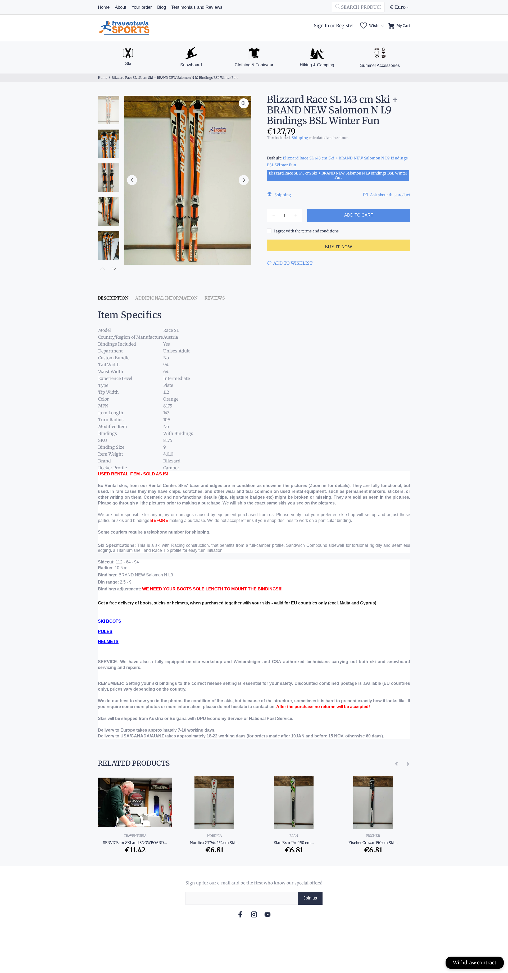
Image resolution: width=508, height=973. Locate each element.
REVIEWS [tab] (215, 298)
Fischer (373, 836)
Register (345, 26)
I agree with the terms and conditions (306, 231)
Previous (132, 180)
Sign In (321, 26)
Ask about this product (390, 194)
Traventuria (135, 836)
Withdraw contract (474, 963)
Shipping (300, 137)
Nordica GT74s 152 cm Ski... (214, 842)
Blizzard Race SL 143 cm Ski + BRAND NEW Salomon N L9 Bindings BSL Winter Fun (338, 175)
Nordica (214, 836)
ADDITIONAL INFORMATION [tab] (166, 298)
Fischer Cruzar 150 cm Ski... (373, 842)
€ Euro (398, 7)
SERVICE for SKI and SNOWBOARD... (135, 842)
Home (102, 78)
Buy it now (338, 246)
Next (244, 180)
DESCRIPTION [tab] (113, 298)
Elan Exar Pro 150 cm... (294, 842)
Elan (293, 836)
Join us (310, 898)
